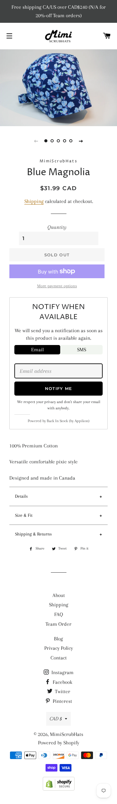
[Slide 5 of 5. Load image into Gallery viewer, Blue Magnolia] (71, 141)
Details (21, 496)
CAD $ (56, 719)
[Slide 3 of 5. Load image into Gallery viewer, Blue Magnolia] (59, 141)
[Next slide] (81, 141)
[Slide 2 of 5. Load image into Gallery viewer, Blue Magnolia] (52, 141)
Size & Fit (23, 515)
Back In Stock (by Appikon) (68, 421)
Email (37, 350)
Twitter (62, 691)
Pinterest (61, 701)
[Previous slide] (36, 141)
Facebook (61, 682)
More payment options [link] (57, 286)
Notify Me (58, 388)
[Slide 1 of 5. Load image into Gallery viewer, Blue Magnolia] (46, 141)
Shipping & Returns (33, 533)
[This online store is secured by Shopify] (59, 789)
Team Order (58, 624)
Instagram (62, 672)
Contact (59, 658)
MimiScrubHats (66, 734)
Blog (58, 639)
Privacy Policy (58, 648)
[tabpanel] (58, 87)
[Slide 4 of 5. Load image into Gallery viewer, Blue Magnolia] (65, 141)
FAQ (58, 614)
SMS (81, 350)
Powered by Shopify (58, 743)
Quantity (56, 227)
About (58, 595)
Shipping (34, 201)
